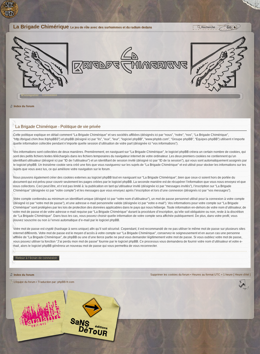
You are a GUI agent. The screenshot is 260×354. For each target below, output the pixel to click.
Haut (244, 285)
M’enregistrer (30, 94)
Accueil (12, 11)
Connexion (49, 94)
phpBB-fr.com (65, 281)
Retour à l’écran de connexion (36, 258)
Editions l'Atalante (66, 316)
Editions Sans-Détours (89, 316)
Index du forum (129, 70)
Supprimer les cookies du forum (169, 274)
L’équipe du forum (24, 281)
